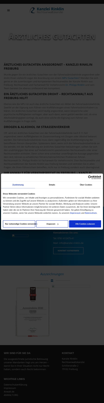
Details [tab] (52, 185)
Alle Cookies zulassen (85, 224)
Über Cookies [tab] (86, 185)
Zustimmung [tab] (18, 185)
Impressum (75, 213)
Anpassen (50, 224)
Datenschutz (91, 213)
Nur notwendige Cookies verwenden (20, 224)
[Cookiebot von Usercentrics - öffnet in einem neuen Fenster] (90, 177)
